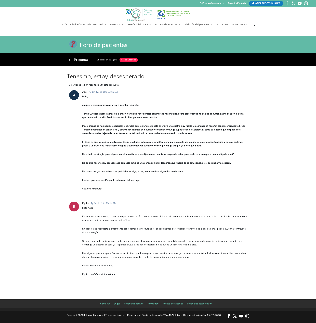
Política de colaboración (199, 303)
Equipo (85, 203)
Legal (117, 303)
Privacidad (153, 303)
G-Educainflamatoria (210, 3)
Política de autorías (173, 303)
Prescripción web (237, 3)
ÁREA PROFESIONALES (267, 3)
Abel (84, 91)
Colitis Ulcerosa (128, 59)
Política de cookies (134, 303)
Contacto (105, 303)
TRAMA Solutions (172, 315)
